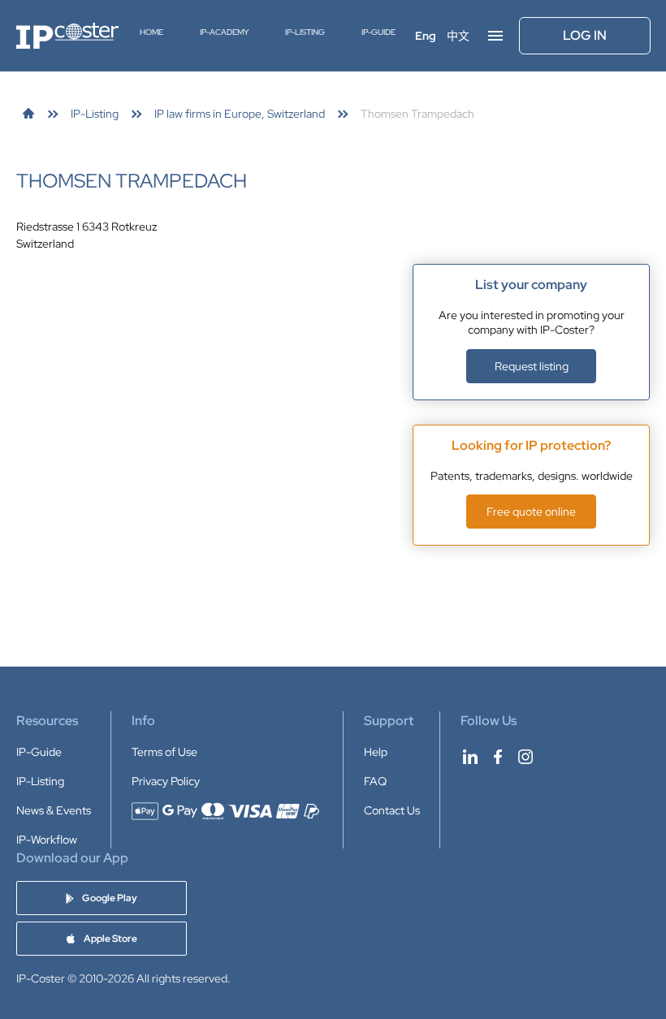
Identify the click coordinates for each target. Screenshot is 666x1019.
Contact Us (392, 810)
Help (375, 752)
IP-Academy (224, 32)
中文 (458, 35)
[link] (28, 113)
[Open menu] (495, 35)
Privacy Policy (166, 781)
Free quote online (531, 511)
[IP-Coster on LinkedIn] (470, 756)
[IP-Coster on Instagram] (525, 756)
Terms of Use (164, 752)
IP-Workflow (46, 839)
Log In (585, 35)
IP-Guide (378, 32)
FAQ (375, 781)
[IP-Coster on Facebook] (498, 756)
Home (151, 32)
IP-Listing (305, 32)
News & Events (53, 810)
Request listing (532, 366)
